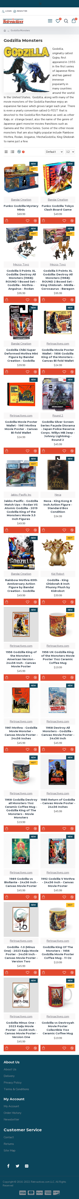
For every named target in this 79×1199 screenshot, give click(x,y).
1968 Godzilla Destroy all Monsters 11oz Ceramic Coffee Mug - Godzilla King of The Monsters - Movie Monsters (21, 808)
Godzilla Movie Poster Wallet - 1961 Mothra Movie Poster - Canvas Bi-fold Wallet (21, 427)
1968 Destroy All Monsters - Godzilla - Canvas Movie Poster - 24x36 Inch (57, 733)
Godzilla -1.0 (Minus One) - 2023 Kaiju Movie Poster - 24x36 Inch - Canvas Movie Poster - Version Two (21, 954)
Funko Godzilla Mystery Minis (21, 207)
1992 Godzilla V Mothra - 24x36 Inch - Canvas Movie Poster (58, 882)
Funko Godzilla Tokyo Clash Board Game (58, 207)
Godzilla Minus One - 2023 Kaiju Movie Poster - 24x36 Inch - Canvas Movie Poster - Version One (21, 1030)
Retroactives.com (57, 344)
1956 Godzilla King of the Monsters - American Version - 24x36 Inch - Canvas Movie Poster (21, 659)
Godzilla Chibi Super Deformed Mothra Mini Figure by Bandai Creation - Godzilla (21, 355)
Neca (58, 495)
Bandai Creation (21, 200)
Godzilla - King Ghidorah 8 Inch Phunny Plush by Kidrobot (58, 585)
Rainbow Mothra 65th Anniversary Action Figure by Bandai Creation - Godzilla (21, 585)
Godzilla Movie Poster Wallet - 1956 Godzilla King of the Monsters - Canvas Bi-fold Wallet (57, 355)
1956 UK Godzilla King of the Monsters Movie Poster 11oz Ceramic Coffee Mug (58, 657)
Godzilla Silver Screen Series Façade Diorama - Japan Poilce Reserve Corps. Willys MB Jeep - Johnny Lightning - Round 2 (58, 431)
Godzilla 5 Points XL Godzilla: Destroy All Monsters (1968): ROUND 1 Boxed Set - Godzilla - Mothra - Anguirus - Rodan (21, 279)
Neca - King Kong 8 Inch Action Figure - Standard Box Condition (58, 506)
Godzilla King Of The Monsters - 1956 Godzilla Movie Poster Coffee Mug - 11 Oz (58, 952)
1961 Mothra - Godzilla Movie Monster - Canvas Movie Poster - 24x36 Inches (21, 733)
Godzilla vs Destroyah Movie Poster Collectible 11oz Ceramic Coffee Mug (58, 1028)
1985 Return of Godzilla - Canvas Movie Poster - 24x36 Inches (57, 803)
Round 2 (57, 416)
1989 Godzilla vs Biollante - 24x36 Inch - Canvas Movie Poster (21, 882)
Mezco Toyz (21, 265)
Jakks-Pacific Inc (21, 495)
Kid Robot (57, 574)
